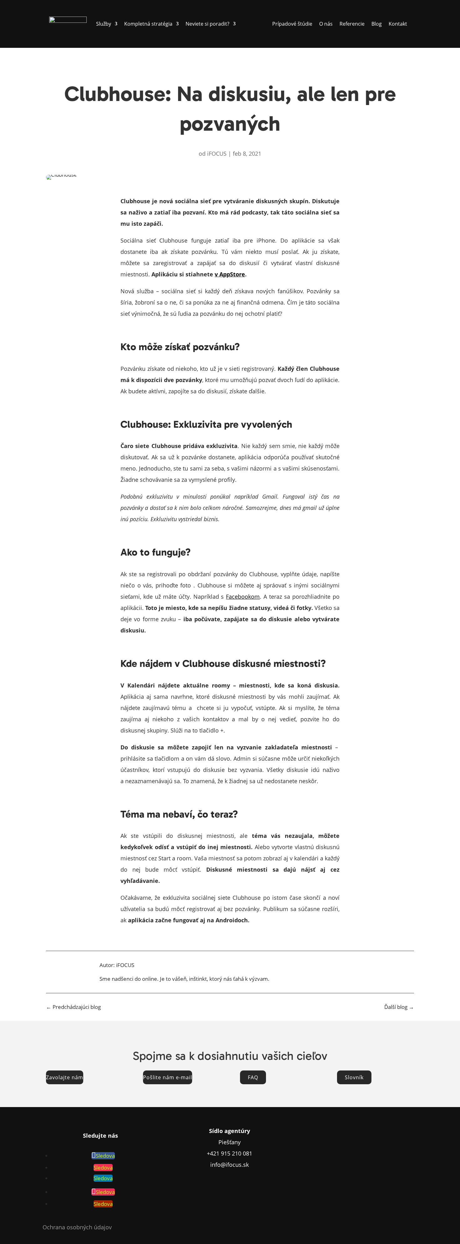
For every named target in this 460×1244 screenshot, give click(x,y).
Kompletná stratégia (148, 23)
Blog (376, 23)
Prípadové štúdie (292, 23)
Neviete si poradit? (207, 23)
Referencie (352, 23)
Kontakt (398, 23)
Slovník (354, 1077)
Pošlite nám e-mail (167, 1077)
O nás (326, 23)
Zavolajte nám (64, 1077)
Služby (103, 23)
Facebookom (243, 596)
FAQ (253, 1077)
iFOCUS (217, 153)
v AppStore (230, 274)
